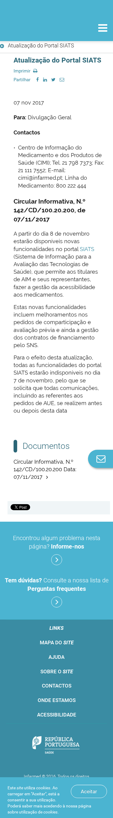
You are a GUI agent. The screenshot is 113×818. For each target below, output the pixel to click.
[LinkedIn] (45, 79)
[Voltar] (3, 46)
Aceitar (89, 791)
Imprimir (23, 71)
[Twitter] (53, 79)
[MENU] (103, 29)
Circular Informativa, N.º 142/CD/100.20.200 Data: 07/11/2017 (45, 469)
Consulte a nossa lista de (56, 584)
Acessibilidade (56, 715)
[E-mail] (62, 79)
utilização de (38, 812)
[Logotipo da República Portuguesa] (56, 745)
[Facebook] (37, 79)
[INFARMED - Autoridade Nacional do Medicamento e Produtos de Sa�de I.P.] (36, 27)
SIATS (87, 249)
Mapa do (57, 642)
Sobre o (56, 671)
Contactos (56, 686)
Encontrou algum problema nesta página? (56, 542)
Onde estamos (57, 700)
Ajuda (56, 657)
